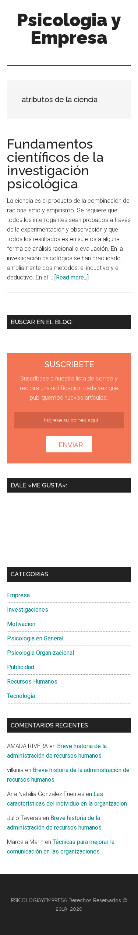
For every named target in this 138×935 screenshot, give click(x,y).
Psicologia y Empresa (69, 29)
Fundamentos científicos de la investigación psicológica (55, 163)
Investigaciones (27, 609)
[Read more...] (71, 277)
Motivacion (21, 624)
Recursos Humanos (32, 681)
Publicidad (20, 667)
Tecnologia (21, 695)
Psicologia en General (35, 638)
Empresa (18, 595)
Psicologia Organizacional (40, 652)
